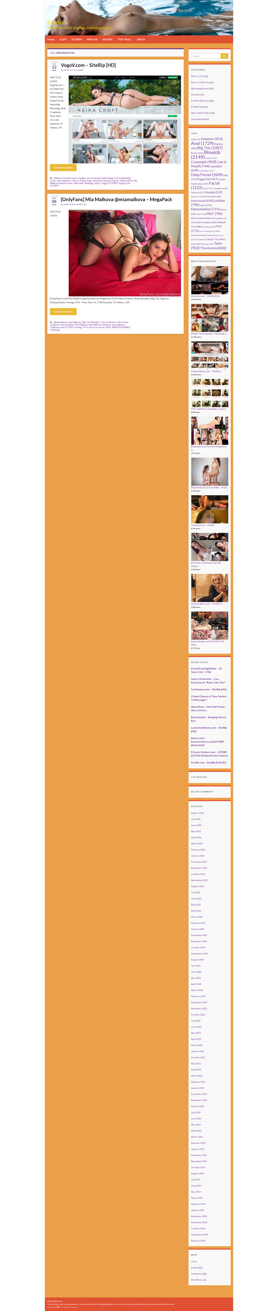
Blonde (197, 153)
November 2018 (199, 1222)
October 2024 (198, 947)
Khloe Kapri (86, 180)
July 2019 (195, 1179)
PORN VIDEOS (198, 100)
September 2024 (199, 953)
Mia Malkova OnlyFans (100, 324)
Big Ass (77, 322)
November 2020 (199, 1100)
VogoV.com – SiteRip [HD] (88, 65)
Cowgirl (211, 158)
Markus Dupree (111, 180)
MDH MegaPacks (199, 88)
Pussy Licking (207, 231)
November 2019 (199, 1161)
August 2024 (197, 959)
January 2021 (197, 1088)
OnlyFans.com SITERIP (61, 327)
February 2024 (198, 996)
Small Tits (216, 239)
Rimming (89, 183)
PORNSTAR (197, 106)
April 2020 (196, 1130)
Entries (197, 1267)
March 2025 (197, 916)
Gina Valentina (63, 180)
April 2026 (196, 837)
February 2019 (198, 1204)
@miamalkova (60, 322)
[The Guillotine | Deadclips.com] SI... (209, 408)
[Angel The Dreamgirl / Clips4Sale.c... (209, 333)
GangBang (221, 188)
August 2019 (197, 1173)
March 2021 (197, 1075)
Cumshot (54, 324)
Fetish (208, 188)
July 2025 (195, 892)
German (197, 192)
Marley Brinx (126, 180)
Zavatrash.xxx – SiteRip (202, 525)
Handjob (213, 192)
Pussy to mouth (96, 327)
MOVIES (107, 39)
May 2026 (196, 831)
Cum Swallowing (122, 178)
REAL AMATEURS (79, 204)
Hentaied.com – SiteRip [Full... (205, 296)
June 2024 (196, 971)
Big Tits (86, 322)
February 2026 (198, 849)
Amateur (212, 139)
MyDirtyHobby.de (206, 222)
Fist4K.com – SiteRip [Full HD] (208, 762)
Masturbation (67, 324)
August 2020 (197, 1106)
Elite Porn (57, 22)
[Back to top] (271, 1304)
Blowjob (95, 322)
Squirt (97, 183)
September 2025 (199, 880)
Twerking (55, 330)
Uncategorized (198, 119)
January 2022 (197, 1051)
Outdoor (209, 227)
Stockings (207, 244)
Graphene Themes (69, 1307)
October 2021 (198, 1057)
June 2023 (196, 1026)
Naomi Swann (66, 183)
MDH (201, 214)
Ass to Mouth (94, 178)
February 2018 (198, 1240)
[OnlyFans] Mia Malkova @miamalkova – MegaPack (116, 199)
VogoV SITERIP (109, 183)
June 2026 (196, 825)
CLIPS (63, 39)
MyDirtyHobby (200, 218)
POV (85, 327)
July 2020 (195, 1112)
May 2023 (196, 1033)
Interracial (202, 200)
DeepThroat (207, 174)
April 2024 (196, 984)
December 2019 (199, 1155)
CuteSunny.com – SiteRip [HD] (209, 689)
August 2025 (197, 886)
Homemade (212, 196)
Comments (199, 1273)
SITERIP (201, 239)
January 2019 (197, 1210)
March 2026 (197, 843)
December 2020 (199, 1094)
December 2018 (199, 1216)
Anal (70, 322)
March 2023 (197, 1045)
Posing (78, 327)
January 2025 (197, 929)
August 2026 (197, 813)
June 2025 (196, 898)
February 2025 (198, 923)
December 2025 (199, 861)
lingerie (205, 205)
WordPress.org (198, 1279)
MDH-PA (92, 39)
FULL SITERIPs (78, 70)
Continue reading (63, 167)
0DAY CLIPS (197, 76)
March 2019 (197, 1198)
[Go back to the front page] (139, 17)
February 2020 (198, 1143)
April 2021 (196, 1069)
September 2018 (199, 1234)
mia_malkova (118, 324)
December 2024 (199, 935)
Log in (194, 1261)
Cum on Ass (122, 322)
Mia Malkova (81, 324)
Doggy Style (207, 179)
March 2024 (197, 990)
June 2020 (196, 1118)
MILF (214, 213)
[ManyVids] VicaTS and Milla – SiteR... (209, 487)
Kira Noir (97, 180)
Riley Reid (79, 183)
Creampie (203, 162)
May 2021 (196, 1063)
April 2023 (196, 1039)
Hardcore (197, 197)
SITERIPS (76, 39)
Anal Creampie (78, 178)
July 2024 (195, 965)
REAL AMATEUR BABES (118, 327)
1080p (195, 139)
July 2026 (195, 819)
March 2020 (197, 1136)
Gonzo (75, 180)
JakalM (66, 70)
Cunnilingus (206, 171)
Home (51, 39)
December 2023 (199, 1002)
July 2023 (195, 1020)
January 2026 (197, 855)
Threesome (213, 248)
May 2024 (196, 978)
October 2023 (198, 1014)
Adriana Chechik (62, 178)
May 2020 (196, 1124)
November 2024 (199, 941)
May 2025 (196, 904)
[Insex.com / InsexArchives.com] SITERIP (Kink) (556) (207, 741)
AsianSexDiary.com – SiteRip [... (206, 371)
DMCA (141, 39)
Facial (53, 180)
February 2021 (198, 1081)
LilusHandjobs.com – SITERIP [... (207, 603)
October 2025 (198, 874)
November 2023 (199, 1008)
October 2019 (198, 1167)
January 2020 (197, 1149)
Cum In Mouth (107, 322)
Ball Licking (107, 178)
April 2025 (196, 910)
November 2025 (199, 868)
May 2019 (196, 1191)
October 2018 (198, 1228)
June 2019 (196, 1185)
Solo (196, 243)
